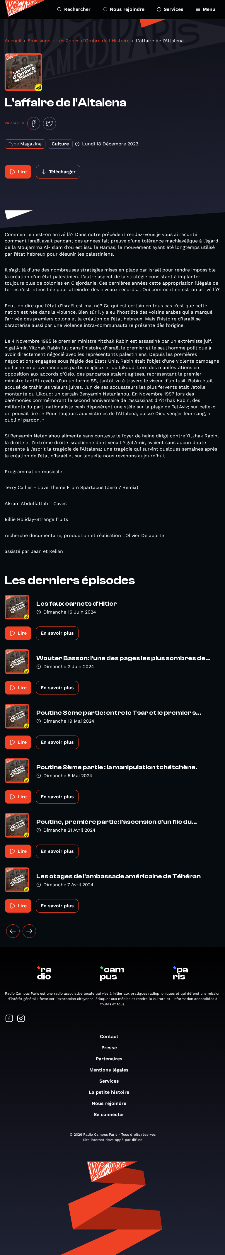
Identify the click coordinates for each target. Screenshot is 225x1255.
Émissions (39, 40)
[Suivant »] (29, 931)
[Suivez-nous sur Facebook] (9, 1019)
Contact (109, 1036)
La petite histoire (109, 1092)
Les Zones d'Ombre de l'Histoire (92, 40)
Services (173, 9)
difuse (137, 1140)
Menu (209, 9)
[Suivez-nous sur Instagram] (21, 1019)
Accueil (13, 40)
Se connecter (109, 1114)
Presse (109, 1047)
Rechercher (77, 9)
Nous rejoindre (127, 9)
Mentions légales (109, 1070)
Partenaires (109, 1059)
